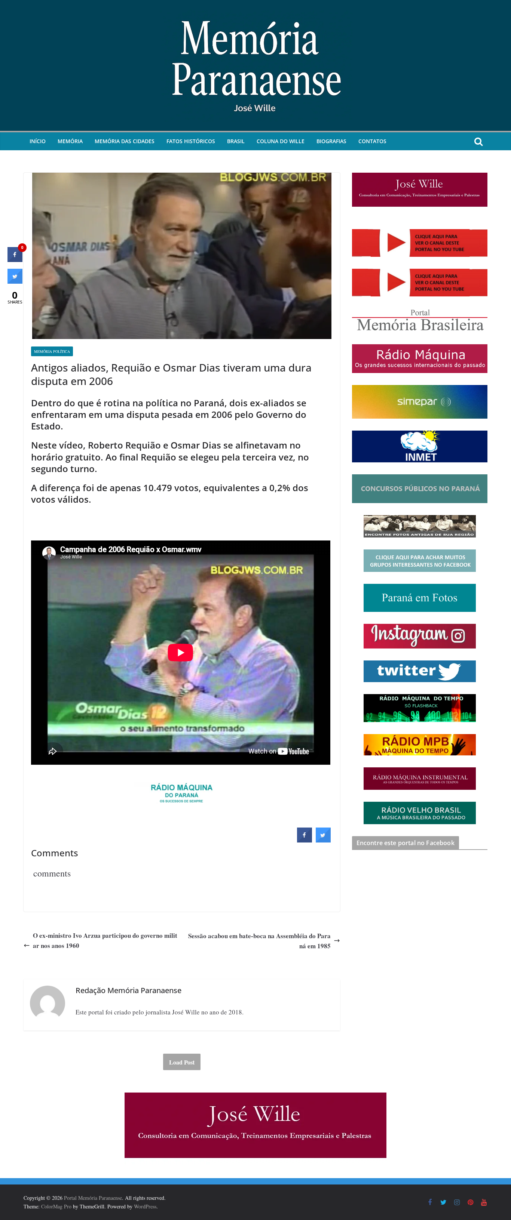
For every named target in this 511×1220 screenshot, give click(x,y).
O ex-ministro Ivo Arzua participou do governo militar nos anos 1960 (105, 940)
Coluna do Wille (281, 141)
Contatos (372, 141)
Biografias (331, 141)
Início (38, 141)
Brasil (236, 141)
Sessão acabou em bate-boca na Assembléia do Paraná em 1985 (259, 941)
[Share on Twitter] (323, 840)
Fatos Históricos (190, 141)
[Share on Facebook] (304, 840)
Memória (70, 141)
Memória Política (52, 351)
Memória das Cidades (124, 141)
